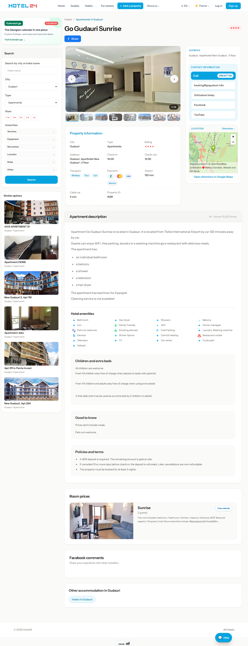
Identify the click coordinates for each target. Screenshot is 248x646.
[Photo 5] (130, 117)
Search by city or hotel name (22, 63)
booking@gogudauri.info (209, 85)
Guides (75, 5)
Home (61, 5)
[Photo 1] (72, 117)
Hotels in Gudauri (82, 599)
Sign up (233, 5)
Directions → (228, 128)
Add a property (130, 5)
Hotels (68, 19)
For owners (107, 5)
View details (223, 508)
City (7, 79)
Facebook (200, 105)
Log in (218, 5)
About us (153, 5)
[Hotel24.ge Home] (22, 5)
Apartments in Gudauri (89, 19)
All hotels (228, 629)
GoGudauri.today (204, 95)
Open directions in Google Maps (213, 176)
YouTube (199, 114)
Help (223, 638)
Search (31, 179)
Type (8, 95)
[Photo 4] (115, 117)
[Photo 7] (159, 117)
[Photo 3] (101, 117)
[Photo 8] (173, 117)
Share (74, 38)
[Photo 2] (86, 117)
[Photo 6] (144, 117)
